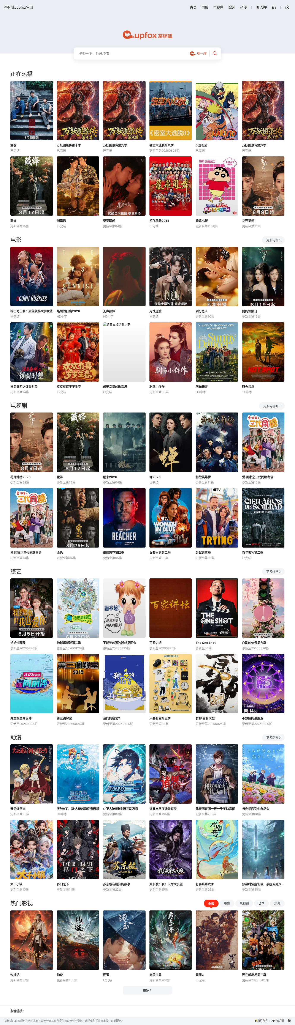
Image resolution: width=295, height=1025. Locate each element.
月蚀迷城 (155, 311)
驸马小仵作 (157, 386)
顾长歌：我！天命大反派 (166, 884)
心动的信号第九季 (254, 642)
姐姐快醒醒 (17, 642)
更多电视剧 (270, 406)
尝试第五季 (203, 552)
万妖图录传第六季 (254, 145)
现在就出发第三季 (254, 974)
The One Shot (206, 642)
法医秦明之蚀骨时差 (24, 386)
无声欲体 (109, 311)
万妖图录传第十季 (69, 145)
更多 (146, 990)
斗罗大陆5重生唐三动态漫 (120, 808)
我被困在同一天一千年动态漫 (215, 808)
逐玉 (106, 974)
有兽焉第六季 (205, 884)
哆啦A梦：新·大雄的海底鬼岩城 (78, 808)
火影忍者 (202, 145)
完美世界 (155, 974)
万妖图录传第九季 (115, 145)
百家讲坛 (155, 642)
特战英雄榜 (203, 477)
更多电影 (272, 240)
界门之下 (63, 884)
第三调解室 (64, 718)
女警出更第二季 (160, 552)
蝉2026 (154, 477)
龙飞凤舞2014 (159, 220)
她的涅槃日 (249, 311)
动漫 (243, 7)
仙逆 (60, 974)
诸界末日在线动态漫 (163, 808)
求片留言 (262, 1020)
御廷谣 (61, 220)
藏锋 (13, 220)
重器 (13, 145)
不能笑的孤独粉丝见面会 (119, 642)
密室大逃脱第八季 (161, 145)
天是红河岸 (17, 808)
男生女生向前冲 (21, 718)
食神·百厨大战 (205, 718)
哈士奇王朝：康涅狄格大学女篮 (31, 311)
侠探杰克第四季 (113, 552)
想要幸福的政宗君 (115, 386)
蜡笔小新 (202, 220)
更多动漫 (272, 737)
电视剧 (218, 7)
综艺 (231, 7)
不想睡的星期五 (252, 718)
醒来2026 (110, 477)
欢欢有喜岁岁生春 (69, 386)
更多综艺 (272, 571)
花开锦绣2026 (20, 477)
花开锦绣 (248, 220)
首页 (193, 7)
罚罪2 (200, 974)
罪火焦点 (248, 386)
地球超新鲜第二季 (69, 642)
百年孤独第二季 (252, 552)
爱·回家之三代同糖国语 (25, 552)
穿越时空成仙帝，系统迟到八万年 (263, 884)
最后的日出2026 (68, 311)
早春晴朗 (109, 220)
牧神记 (14, 974)
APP (263, 7)
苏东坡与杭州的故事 (116, 884)
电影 (204, 7)
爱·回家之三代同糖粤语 (257, 477)
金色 (60, 552)
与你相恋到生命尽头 (255, 808)
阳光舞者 (202, 386)
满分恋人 (202, 311)
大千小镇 (16, 884)
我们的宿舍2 (111, 718)
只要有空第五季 (160, 718)
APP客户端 (277, 1020)
